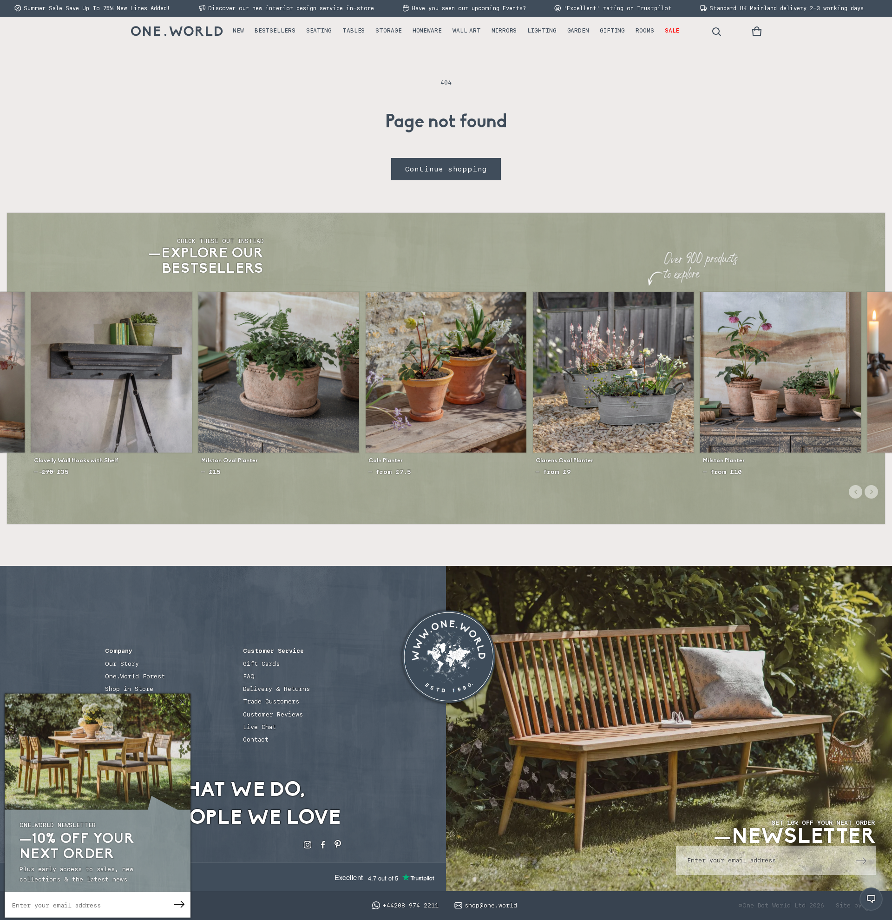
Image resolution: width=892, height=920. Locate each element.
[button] (757, 31)
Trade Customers (271, 701)
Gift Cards (261, 663)
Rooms (645, 30)
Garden (578, 30)
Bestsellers (275, 30)
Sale (672, 30)
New (238, 30)
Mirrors (504, 30)
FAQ (249, 676)
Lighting (541, 30)
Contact (256, 739)
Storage (388, 30)
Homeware (427, 30)
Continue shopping (446, 169)
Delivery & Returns (276, 688)
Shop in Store (129, 688)
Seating (319, 30)
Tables (353, 30)
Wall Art (467, 30)
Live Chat (259, 726)
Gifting (612, 30)
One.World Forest (135, 676)
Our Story (122, 663)
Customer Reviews (273, 714)
